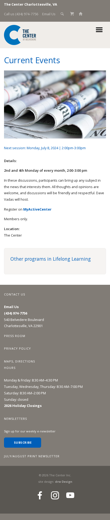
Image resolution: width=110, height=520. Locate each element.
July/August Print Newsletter (32, 456)
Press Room (14, 336)
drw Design (63, 482)
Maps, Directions (19, 361)
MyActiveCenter (37, 209)
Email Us (49, 14)
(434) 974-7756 (15, 313)
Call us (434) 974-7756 (21, 14)
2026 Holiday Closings (23, 405)
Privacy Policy (17, 348)
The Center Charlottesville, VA (30, 4)
